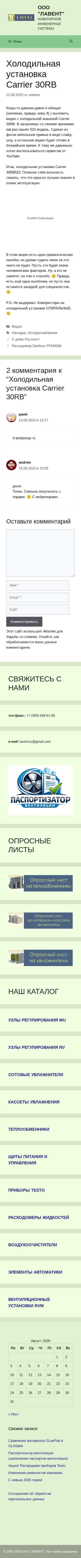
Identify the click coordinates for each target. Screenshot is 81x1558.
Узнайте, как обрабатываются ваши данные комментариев (32, 642)
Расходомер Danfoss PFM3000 (36, 346)
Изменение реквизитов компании (35, 1473)
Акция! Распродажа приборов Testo (36, 1466)
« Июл (13, 1414)
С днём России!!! (26, 339)
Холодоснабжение (42, 333)
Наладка (19, 333)
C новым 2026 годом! (25, 1480)
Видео (17, 327)
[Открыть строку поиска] (71, 41)
